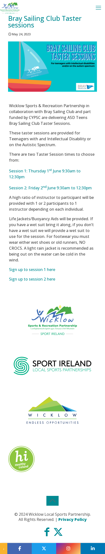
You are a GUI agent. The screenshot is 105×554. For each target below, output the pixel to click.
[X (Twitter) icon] (58, 533)
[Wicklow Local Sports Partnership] (10, 7)
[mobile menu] (98, 7)
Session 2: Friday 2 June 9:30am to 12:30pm (50, 188)
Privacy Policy (72, 519)
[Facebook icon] (47, 533)
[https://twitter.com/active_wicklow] (44, 548)
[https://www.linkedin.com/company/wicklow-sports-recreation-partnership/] (93, 548)
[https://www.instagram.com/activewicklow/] (68, 548)
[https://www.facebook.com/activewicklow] (19, 548)
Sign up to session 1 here (32, 269)
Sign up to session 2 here (32, 279)
